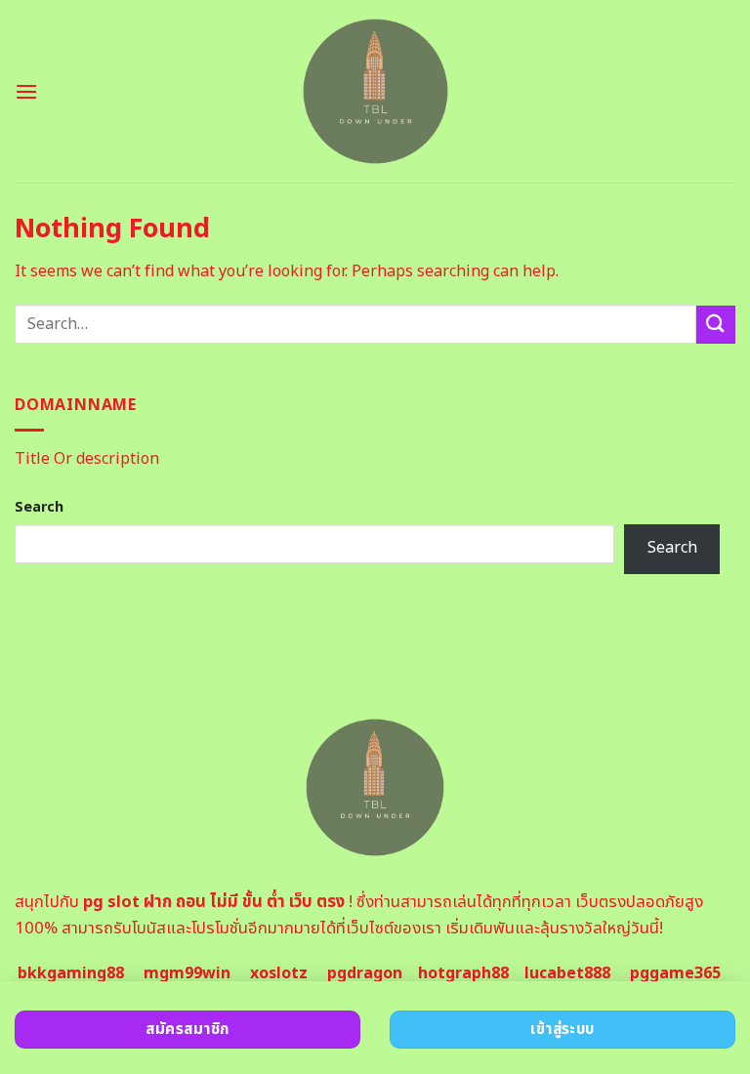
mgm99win (187, 973)
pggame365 (675, 973)
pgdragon (364, 973)
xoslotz (279, 973)
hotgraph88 (463, 973)
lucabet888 (567, 973)
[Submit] (715, 325)
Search (39, 507)
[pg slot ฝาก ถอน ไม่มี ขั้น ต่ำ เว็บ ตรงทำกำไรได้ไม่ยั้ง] (375, 91)
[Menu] (26, 91)
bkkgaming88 (71, 973)
